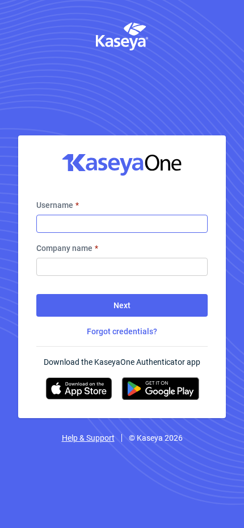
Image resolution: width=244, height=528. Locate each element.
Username (57, 205)
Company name (67, 248)
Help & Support (88, 437)
